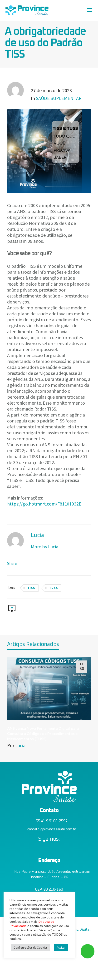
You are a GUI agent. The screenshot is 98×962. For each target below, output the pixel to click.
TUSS (53, 588)
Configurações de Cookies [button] (30, 948)
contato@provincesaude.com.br (51, 829)
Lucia (20, 745)
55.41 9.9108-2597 (52, 821)
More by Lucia (45, 547)
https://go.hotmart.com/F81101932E (44, 504)
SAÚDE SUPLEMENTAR (59, 98)
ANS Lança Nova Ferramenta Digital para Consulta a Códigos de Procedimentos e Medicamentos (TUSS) (43, 733)
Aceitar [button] (61, 948)
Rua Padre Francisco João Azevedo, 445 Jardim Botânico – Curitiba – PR (51, 874)
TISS (31, 588)
